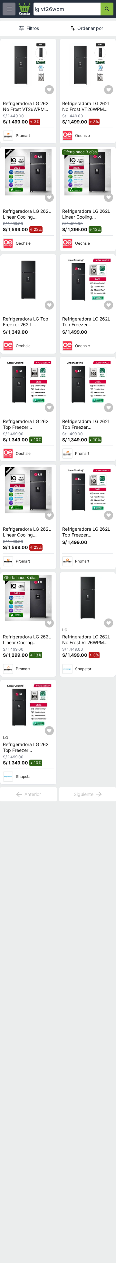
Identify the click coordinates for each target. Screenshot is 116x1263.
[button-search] (107, 9)
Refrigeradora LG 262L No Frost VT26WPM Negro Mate (27, 109)
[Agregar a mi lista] (49, 89)
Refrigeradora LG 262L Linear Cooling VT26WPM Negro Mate (27, 216)
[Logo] (24, 9)
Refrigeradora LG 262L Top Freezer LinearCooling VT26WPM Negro (86, 327)
